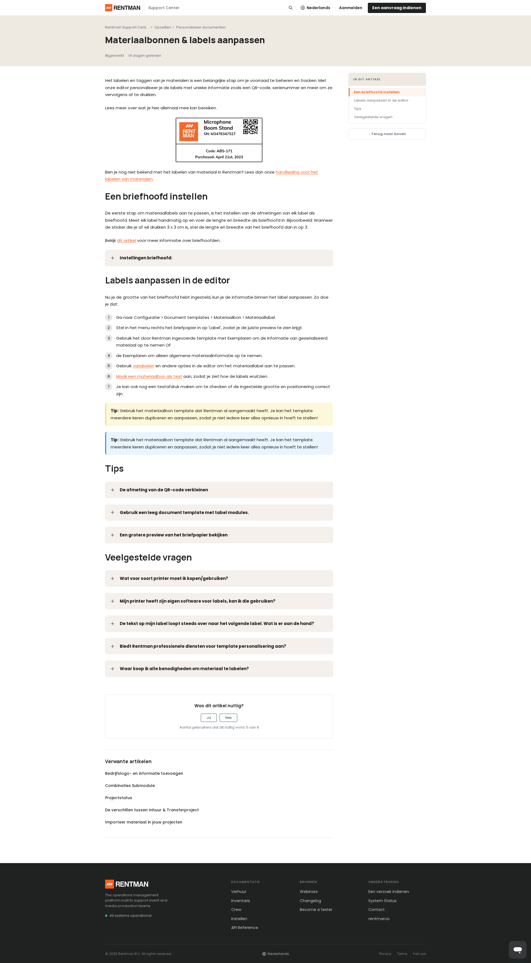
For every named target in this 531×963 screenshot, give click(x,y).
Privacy (385, 953)
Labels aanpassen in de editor (381, 100)
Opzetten (162, 27)
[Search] (290, 8)
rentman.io (379, 918)
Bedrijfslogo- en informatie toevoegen (144, 773)
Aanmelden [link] (350, 8)
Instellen (239, 918)
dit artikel (126, 240)
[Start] (122, 7)
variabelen (143, 366)
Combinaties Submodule (130, 785)
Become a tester (316, 909)
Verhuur (238, 891)
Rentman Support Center (127, 27)
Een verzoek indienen (388, 891)
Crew (236, 909)
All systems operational (131, 915)
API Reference (244, 927)
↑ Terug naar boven (387, 134)
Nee (228, 717)
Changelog (310, 900)
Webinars (309, 891)
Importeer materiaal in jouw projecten (143, 822)
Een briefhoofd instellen (377, 92)
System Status (382, 900)
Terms (402, 953)
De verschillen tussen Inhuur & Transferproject (152, 810)
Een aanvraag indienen (396, 8)
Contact (376, 909)
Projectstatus (118, 798)
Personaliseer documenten (201, 27)
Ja (209, 717)
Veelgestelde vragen (373, 117)
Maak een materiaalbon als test (149, 376)
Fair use (419, 953)
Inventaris (240, 900)
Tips (357, 108)
